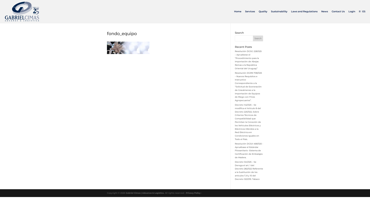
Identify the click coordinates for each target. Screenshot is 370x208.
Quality (263, 12)
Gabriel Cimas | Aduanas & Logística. (145, 193)
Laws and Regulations (304, 12)
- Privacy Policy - (193, 193)
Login (351, 12)
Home (237, 12)
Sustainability (279, 12)
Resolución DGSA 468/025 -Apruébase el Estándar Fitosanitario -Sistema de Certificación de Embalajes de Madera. (249, 150)
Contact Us (338, 12)
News (324, 12)
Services (250, 12)
